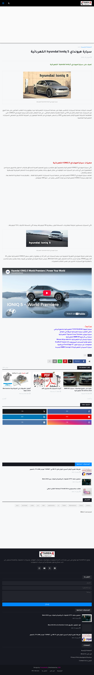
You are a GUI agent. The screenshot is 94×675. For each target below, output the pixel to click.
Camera (88, 505)
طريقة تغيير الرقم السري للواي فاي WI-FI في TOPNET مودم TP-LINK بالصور (55, 469)
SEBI (59, 667)
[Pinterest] (65, 361)
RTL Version (35, 671)
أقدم (4, 399)
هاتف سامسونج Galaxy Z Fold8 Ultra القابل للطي (64, 489)
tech (17, 505)
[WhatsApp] (60, 361)
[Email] (55, 361)
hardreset (24, 505)
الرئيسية (59, 671)
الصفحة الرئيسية (86, 47)
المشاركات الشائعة (83, 464)
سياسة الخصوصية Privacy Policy (81, 657)
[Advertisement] (47, 25)
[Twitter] (70, 361)
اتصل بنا (44, 671)
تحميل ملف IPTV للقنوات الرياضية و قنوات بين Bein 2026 (61, 479)
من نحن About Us (86, 654)
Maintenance (72, 505)
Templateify (44, 667)
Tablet (64, 505)
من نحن (52, 671)
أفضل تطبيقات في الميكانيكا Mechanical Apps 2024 (17, 390)
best (43, 505)
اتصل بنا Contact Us (85, 661)
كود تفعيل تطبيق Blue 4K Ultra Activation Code (64, 625)
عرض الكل (5, 367)
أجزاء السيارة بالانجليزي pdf (51, 388)
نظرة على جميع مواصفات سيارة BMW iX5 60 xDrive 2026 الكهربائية (78, 390)
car (79, 47)
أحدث (89, 399)
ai (58, 505)
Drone (81, 505)
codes (32, 505)
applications (51, 505)
